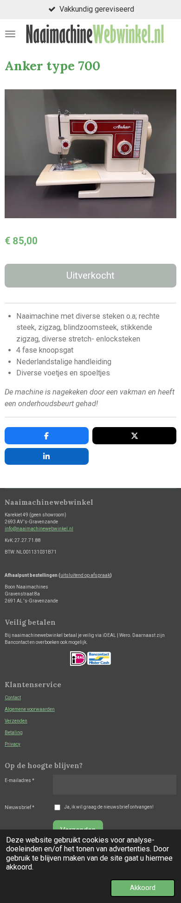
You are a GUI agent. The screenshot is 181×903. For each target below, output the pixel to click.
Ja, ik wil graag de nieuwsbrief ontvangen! (109, 806)
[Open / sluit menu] (10, 33)
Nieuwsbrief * (19, 807)
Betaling (14, 732)
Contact (13, 697)
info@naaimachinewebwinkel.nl (39, 528)
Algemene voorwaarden (30, 709)
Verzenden (16, 720)
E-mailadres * (19, 780)
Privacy (12, 744)
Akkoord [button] (142, 887)
